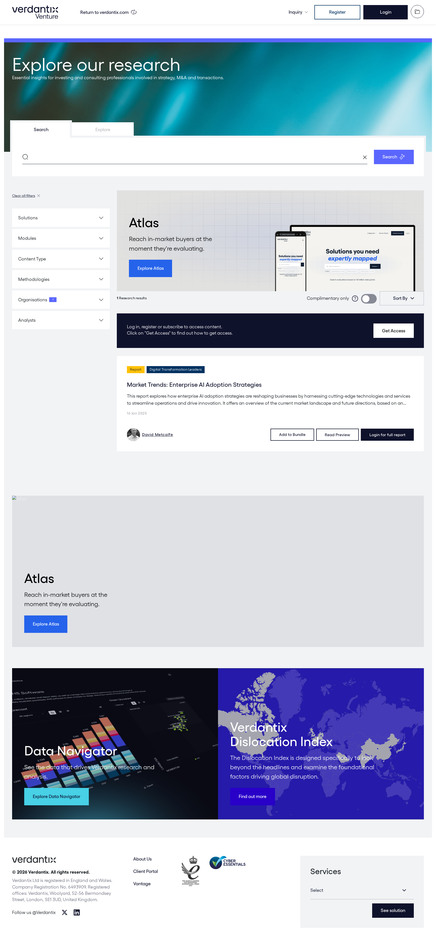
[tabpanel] (218, 157)
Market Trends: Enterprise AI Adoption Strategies (194, 384)
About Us (142, 859)
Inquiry (295, 12)
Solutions (28, 217)
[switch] (369, 299)
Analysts (27, 320)
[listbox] (402, 298)
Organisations (35, 299)
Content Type (32, 258)
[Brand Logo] (35, 12)
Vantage (142, 883)
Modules (27, 238)
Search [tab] (41, 129)
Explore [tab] (102, 129)
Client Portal (145, 871)
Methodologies (33, 279)
